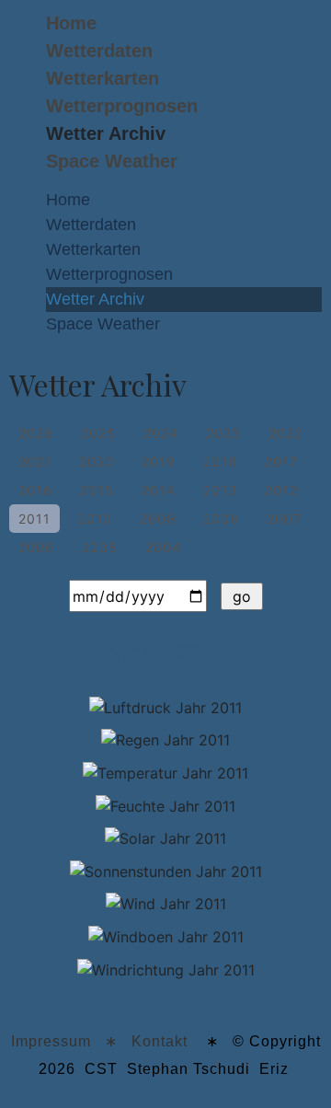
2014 (159, 490)
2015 (97, 490)
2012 (281, 490)
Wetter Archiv (106, 133)
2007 (284, 518)
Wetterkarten (102, 78)
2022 (285, 433)
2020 (96, 461)
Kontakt (159, 1041)
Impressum (51, 1041)
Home (71, 23)
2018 (220, 461)
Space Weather (111, 161)
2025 (98, 433)
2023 (223, 433)
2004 (163, 547)
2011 (34, 518)
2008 (221, 518)
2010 (95, 518)
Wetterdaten (99, 50)
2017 (281, 461)
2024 (160, 433)
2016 (35, 490)
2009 (158, 518)
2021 (34, 461)
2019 (159, 461)
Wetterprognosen (122, 106)
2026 (35, 433)
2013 (220, 490)
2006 (36, 547)
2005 (100, 547)
